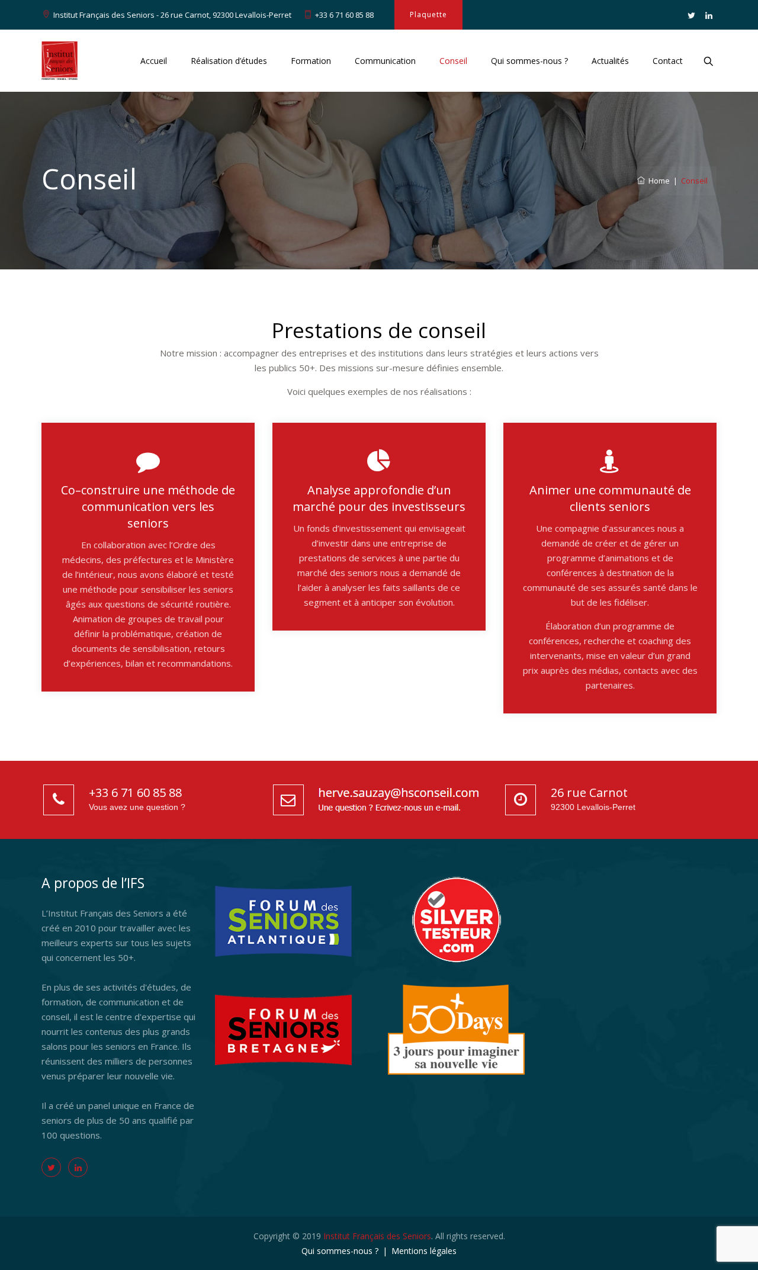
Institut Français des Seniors (377, 1236)
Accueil (153, 60)
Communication (385, 60)
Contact (668, 60)
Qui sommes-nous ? (529, 60)
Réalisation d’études (229, 60)
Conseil (453, 60)
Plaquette (428, 14)
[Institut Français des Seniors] (59, 61)
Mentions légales (424, 1250)
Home (657, 180)
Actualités (610, 60)
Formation (311, 60)
